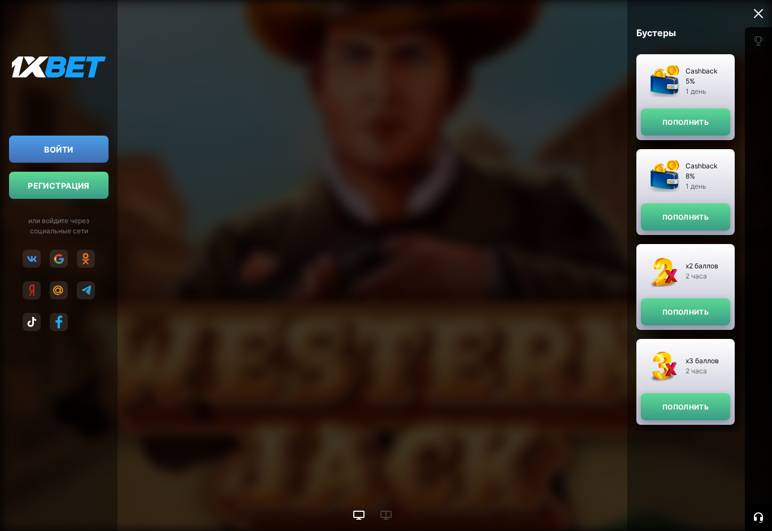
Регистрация (59, 185)
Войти (58, 149)
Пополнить (685, 122)
